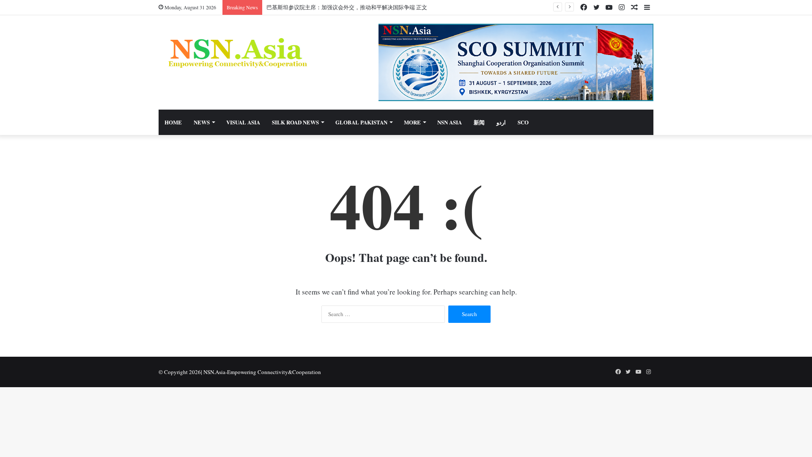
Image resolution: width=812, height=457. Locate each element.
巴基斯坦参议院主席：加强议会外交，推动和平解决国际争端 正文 (346, 7)
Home (173, 122)
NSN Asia (449, 122)
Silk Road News (295, 122)
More (412, 122)
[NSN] (237, 52)
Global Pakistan (361, 122)
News (202, 122)
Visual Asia (243, 122)
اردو (501, 122)
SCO (523, 122)
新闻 (479, 122)
